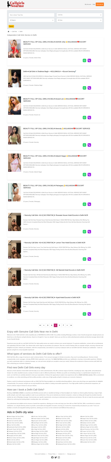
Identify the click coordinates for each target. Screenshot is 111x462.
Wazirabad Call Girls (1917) (88, 442)
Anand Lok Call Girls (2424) (15, 420)
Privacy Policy (52, 454)
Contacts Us (61, 454)
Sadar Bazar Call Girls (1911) (64, 442)
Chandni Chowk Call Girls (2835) (16, 429)
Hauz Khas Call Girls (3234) (40, 425)
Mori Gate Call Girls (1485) (64, 422)
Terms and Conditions (40, 454)
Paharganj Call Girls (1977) (64, 433)
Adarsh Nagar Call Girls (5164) (15, 416)
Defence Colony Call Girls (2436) (16, 437)
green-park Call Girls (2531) (39, 420)
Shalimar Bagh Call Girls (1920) (89, 427)
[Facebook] (52, 457)
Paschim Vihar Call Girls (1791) (65, 435)
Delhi (21, 31)
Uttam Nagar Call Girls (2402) (89, 435)
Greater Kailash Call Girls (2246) (41, 418)
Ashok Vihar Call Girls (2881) (15, 422)
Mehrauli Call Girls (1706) (63, 418)
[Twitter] (55, 457)
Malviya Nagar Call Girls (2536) (40, 444)
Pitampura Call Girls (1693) (64, 437)
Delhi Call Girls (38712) (14, 439)
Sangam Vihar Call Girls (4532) (89, 418)
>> (71, 325)
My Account (88, 4)
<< (40, 325)
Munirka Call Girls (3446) (63, 427)
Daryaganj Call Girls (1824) (15, 435)
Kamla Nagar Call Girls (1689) (40, 431)
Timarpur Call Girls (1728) (88, 431)
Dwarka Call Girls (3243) (14, 444)
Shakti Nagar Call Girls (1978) (89, 425)
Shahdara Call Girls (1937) (88, 422)
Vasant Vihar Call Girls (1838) (89, 439)
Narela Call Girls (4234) (63, 429)
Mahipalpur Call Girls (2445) (40, 442)
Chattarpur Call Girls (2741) (15, 431)
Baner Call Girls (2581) (14, 425)
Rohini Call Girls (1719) (63, 439)
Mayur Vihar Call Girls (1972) (64, 416)
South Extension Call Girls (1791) (90, 429)
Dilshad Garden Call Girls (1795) (16, 442)
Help (94, 4)
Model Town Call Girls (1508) (64, 420)
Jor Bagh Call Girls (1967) (39, 429)
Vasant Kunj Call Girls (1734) (89, 437)
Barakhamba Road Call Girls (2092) (17, 427)
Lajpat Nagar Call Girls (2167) (40, 437)
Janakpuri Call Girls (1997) (39, 427)
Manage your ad (71, 454)
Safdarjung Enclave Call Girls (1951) (66, 444)
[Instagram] (58, 457)
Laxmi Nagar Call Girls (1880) (40, 439)
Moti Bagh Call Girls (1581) (64, 425)
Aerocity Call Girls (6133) (14, 418)
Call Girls (14, 31)
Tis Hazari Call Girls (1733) (88, 433)
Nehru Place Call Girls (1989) (64, 431)
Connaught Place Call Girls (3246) (16, 433)
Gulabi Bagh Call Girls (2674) (40, 422)
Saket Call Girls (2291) (87, 416)
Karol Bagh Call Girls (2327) (40, 433)
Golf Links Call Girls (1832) (39, 416)
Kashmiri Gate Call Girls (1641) (40, 435)
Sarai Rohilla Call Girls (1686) (89, 420)
